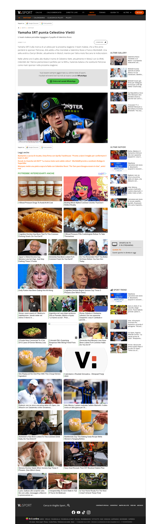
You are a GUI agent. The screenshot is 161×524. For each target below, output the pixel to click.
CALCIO (39, 12)
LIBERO (42, 519)
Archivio (140, 505)
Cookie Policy (53, 522)
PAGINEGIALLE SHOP (67, 519)
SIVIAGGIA (107, 519)
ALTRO (126, 12)
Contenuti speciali (102, 505)
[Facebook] (73, 514)
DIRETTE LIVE (72, 12)
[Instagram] (88, 514)
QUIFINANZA (115, 519)
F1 (84, 12)
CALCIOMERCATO (54, 12)
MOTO (91, 12)
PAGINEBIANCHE (86, 519)
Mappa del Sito (124, 505)
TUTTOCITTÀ (95, 519)
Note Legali (39, 522)
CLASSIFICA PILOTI (55, 17)
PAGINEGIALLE (55, 519)
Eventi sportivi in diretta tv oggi (124, 252)
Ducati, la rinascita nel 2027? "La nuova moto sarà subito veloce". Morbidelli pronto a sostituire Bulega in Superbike (61, 162)
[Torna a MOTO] (19, 17)
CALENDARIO (39, 17)
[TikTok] (83, 514)
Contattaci (114, 505)
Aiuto (72, 522)
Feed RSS (133, 505)
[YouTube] (78, 514)
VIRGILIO (47, 519)
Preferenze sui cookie (64, 522)
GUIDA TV (115, 12)
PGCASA (77, 519)
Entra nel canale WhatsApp (64, 81)
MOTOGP (31, 28)
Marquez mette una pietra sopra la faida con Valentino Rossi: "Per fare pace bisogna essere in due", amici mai (61, 167)
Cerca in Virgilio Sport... (55, 505)
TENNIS (102, 12)
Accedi (139, 12)
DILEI (101, 519)
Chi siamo (32, 522)
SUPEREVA (131, 519)
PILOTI (68, 17)
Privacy (46, 522)
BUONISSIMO (123, 519)
